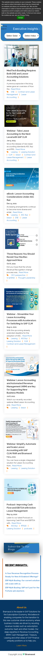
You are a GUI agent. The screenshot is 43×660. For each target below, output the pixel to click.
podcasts (29, 528)
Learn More (21, 645)
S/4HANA (12, 278)
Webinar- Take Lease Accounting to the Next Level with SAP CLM (18, 133)
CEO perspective (19, 275)
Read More (15, 89)
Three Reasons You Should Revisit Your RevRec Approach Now (21, 257)
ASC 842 (25, 215)
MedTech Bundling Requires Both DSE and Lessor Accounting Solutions (21, 73)
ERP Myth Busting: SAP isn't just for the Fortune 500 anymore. (22, 589)
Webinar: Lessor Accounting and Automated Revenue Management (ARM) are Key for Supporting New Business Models (21, 386)
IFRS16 (24, 526)
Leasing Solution (15, 341)
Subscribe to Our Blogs (19, 548)
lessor (19, 155)
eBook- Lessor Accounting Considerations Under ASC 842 (20, 196)
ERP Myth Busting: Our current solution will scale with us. (22, 582)
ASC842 (25, 338)
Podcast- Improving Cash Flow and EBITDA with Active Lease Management (21, 507)
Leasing (15, 152)
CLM (11, 155)
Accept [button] (20, 18)
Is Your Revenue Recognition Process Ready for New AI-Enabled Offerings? (21, 575)
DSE (13, 92)
